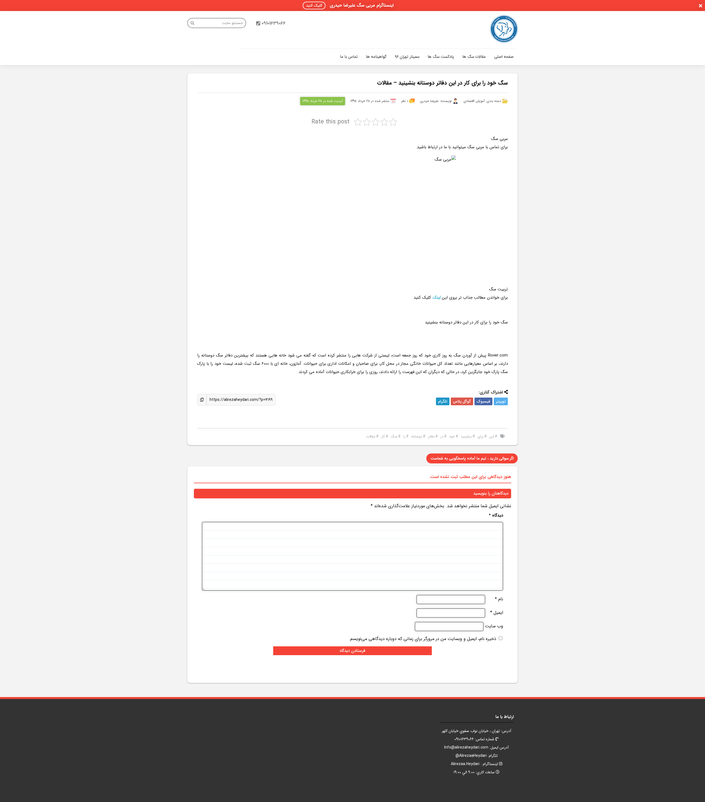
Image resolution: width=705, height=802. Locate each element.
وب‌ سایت (494, 626)
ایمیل (496, 613)
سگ (394, 436)
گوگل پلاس (462, 401)
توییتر (501, 401)
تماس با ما (349, 57)
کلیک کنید (314, 5)
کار (383, 436)
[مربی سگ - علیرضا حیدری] (504, 29)
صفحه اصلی (504, 57)
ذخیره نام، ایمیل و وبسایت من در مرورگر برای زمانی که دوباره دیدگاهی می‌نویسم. (422, 638)
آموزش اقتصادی (474, 101)
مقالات (370, 436)
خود (452, 436)
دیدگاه (496, 516)
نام (499, 599)
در (441, 436)
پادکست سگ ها (441, 57)
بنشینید (466, 436)
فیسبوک (483, 401)
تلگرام (442, 401)
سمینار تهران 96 (407, 57)
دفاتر (431, 436)
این (491, 436)
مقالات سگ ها (474, 57)
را (404, 436)
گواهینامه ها (376, 57)
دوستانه (416, 436)
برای (481, 436)
